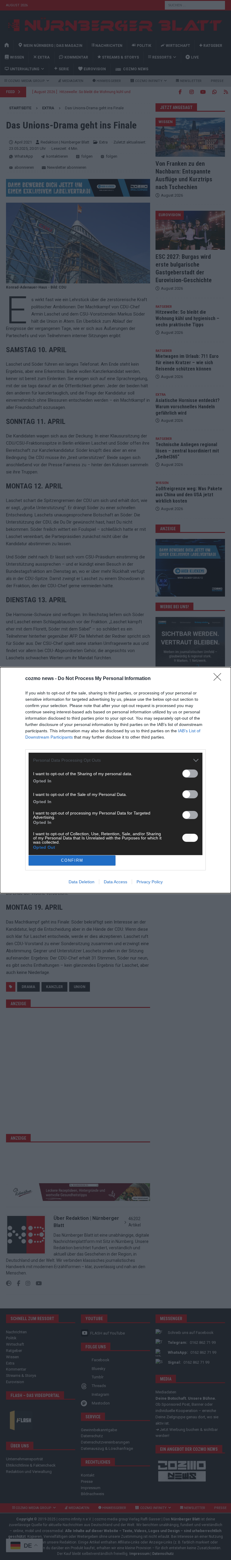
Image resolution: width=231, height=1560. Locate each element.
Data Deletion (81, 881)
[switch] (190, 773)
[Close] (219, 679)
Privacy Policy (150, 881)
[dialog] (115, 780)
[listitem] (115, 760)
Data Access (115, 881)
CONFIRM (72, 860)
